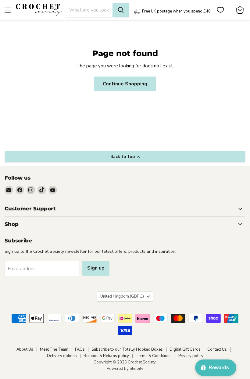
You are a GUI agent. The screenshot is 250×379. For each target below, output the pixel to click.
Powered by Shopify (125, 368)
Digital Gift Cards (185, 349)
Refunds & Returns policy (106, 356)
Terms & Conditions (154, 356)
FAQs (80, 349)
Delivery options (62, 356)
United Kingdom (122, 296)
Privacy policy (190, 356)
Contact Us (217, 349)
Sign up (96, 268)
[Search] (120, 10)
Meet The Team (54, 349)
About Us (24, 349)
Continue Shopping (125, 83)
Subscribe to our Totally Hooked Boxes (127, 349)
